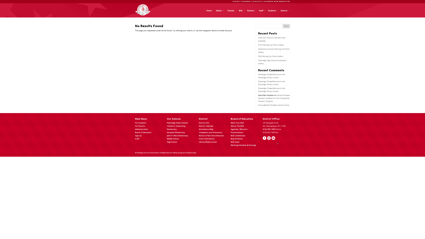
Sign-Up (138, 135)
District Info (204, 123)
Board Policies (237, 139)
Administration (141, 129)
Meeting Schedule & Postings (243, 145)
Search (286, 26)
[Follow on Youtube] (273, 138)
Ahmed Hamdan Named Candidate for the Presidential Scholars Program (274, 98)
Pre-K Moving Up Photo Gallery (271, 45)
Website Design (178, 153)
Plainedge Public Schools (177, 123)
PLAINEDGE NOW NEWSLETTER (277, 1)
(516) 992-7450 (269, 129)
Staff (137, 139)
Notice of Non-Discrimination (211, 135)
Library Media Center (208, 142)
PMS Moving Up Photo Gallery (270, 56)
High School (172, 142)
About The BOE (237, 126)
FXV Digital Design (190, 153)
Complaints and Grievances (210, 132)
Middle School (173, 139)
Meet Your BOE (237, 123)
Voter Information (207, 139)
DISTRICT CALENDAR (241, 1)
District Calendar (206, 126)
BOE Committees (238, 135)
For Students (140, 123)
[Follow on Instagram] (269, 138)
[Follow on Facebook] (264, 138)
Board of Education (143, 132)
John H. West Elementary (177, 135)
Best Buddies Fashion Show (277, 105)
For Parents (140, 126)
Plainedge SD (263, 74)
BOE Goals (235, 142)
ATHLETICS (257, 1)
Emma (260, 105)
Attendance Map (206, 129)
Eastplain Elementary (176, 132)
